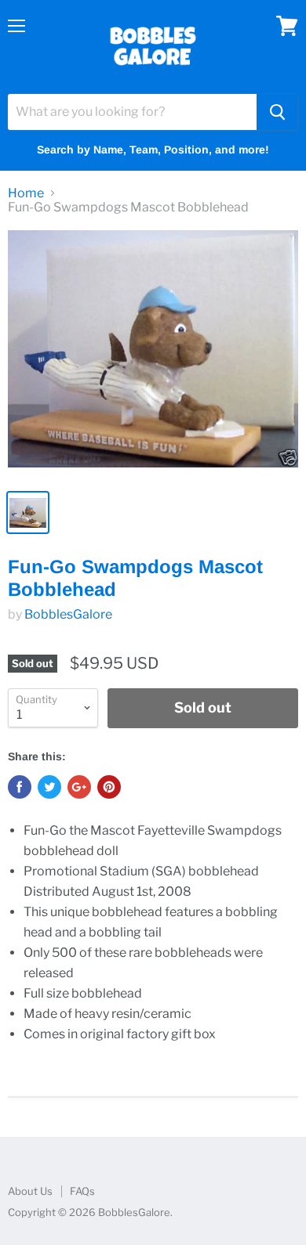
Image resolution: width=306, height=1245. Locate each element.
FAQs (82, 1191)
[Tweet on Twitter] (49, 787)
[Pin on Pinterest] (109, 787)
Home (26, 193)
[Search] (277, 112)
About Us (30, 1191)
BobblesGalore (68, 614)
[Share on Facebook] (19, 787)
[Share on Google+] (79, 787)
